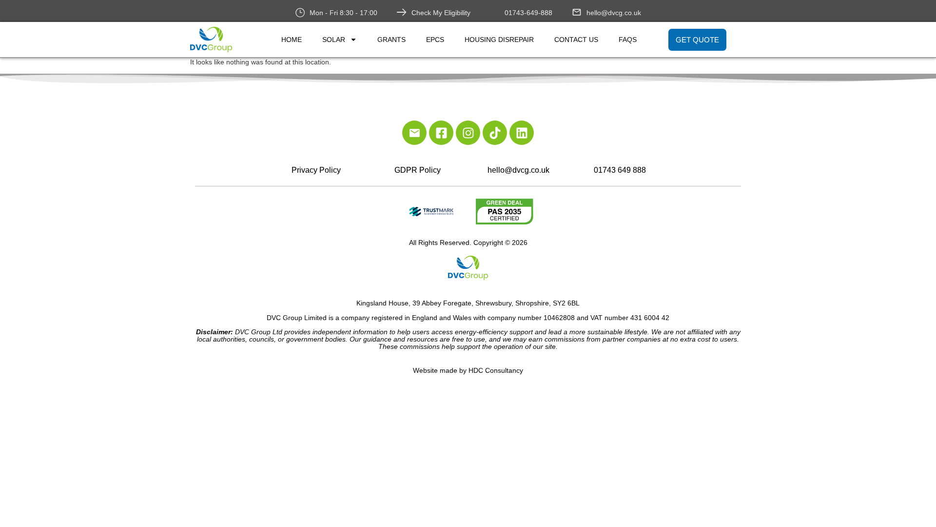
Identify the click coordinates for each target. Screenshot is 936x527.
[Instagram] (468, 133)
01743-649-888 (528, 13)
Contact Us (576, 39)
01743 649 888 (620, 170)
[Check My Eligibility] (402, 12)
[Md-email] (414, 133)
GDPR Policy (417, 170)
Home (291, 39)
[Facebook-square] (441, 133)
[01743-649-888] (495, 12)
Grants (391, 39)
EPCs (435, 39)
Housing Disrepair (499, 39)
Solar (333, 39)
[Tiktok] (495, 133)
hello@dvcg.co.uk (613, 13)
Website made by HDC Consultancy (468, 370)
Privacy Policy (316, 170)
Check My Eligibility (440, 13)
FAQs (628, 39)
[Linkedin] (521, 133)
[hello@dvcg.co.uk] (577, 12)
